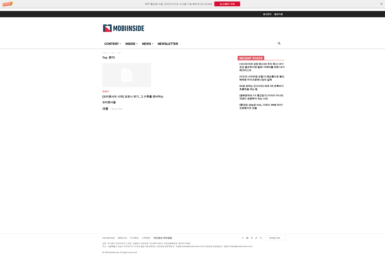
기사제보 (134, 237)
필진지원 (278, 13)
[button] (192, 4)
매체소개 (122, 237)
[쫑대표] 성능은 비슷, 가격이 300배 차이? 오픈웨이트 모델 (261, 106)
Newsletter (168, 43)
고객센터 (146, 237)
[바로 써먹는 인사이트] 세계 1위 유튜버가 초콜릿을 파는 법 (261, 87)
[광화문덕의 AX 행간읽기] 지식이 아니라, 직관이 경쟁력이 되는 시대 (261, 97)
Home (105, 52)
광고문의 (267, 13)
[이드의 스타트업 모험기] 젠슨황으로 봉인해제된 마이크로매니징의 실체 (261, 78)
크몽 (105, 108)
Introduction (108, 237)
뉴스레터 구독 (227, 4)
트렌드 (105, 91)
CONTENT (111, 43)
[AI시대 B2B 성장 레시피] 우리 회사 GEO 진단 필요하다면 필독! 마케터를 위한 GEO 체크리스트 (262, 67)
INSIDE (130, 43)
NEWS (146, 43)
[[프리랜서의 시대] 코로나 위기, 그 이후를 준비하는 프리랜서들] (133, 75)
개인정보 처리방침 (162, 237)
